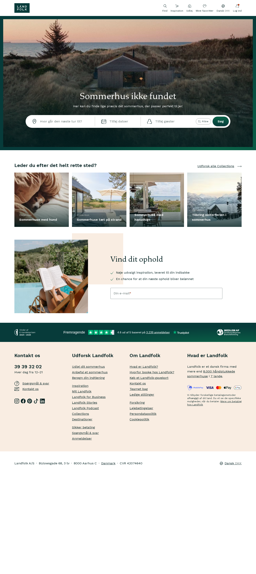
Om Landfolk (145, 355)
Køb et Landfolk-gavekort (149, 378)
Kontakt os (30, 389)
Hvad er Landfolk (207, 355)
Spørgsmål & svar (35, 383)
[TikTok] (36, 401)
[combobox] (60, 121)
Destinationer (82, 419)
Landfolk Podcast (85, 408)
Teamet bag (139, 389)
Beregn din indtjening (88, 378)
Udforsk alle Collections (215, 166)
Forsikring (137, 402)
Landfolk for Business (89, 397)
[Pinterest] (29, 401)
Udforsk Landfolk (92, 355)
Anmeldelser (82, 438)
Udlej (189, 10)
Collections (80, 414)
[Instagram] (16, 401)
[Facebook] (23, 401)
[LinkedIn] (42, 401)
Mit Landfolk (81, 391)
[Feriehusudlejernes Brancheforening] (229, 332)
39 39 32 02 (28, 366)
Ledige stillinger (142, 394)
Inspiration (177, 10)
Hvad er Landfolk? (144, 366)
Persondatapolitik (143, 414)
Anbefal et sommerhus (90, 372)
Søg (221, 121)
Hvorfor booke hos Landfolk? (152, 372)
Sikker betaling (83, 427)
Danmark (108, 463)
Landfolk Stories (84, 402)
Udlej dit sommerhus (88, 366)
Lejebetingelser (141, 408)
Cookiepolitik (139, 419)
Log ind (237, 10)
